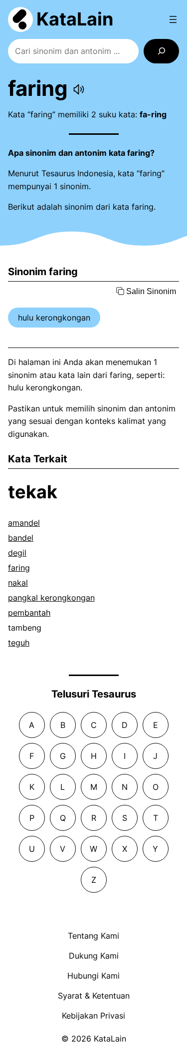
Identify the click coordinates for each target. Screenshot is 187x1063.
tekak (32, 492)
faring (19, 568)
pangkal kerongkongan (51, 598)
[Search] (161, 51)
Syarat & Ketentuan (94, 996)
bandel (20, 538)
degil (17, 553)
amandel (24, 523)
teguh (18, 643)
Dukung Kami (94, 956)
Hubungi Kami (93, 976)
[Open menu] (173, 19)
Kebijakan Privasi (93, 1016)
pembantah (29, 613)
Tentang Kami (93, 936)
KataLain (74, 19)
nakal (18, 583)
